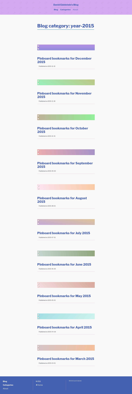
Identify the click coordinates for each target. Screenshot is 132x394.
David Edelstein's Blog (66, 5)
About (75, 10)
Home (40, 385)
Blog (56, 10)
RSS (39, 381)
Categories (65, 10)
